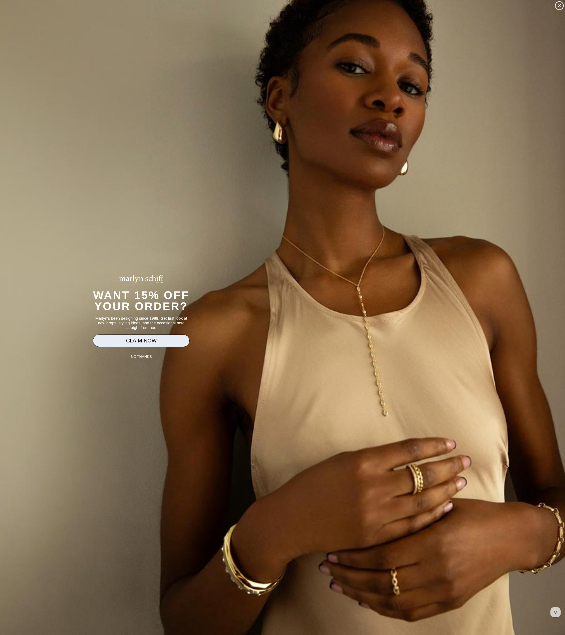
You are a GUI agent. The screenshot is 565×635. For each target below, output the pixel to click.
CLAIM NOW (141, 341)
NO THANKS (141, 357)
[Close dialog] (559, 5)
